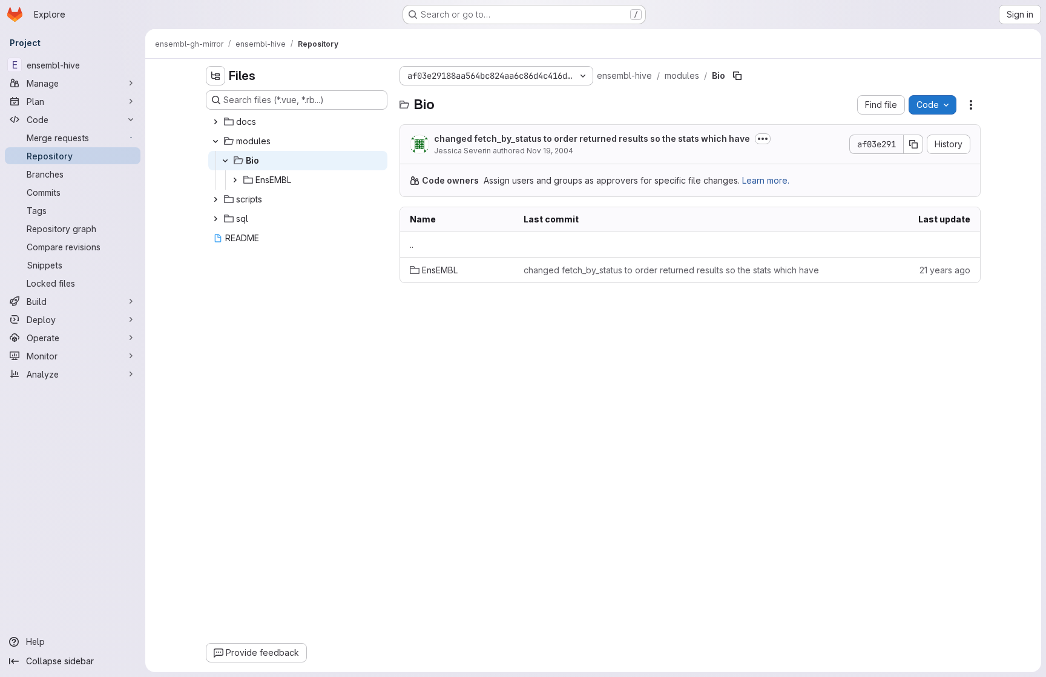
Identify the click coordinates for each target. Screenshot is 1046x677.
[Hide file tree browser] (215, 75)
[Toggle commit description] (763, 138)
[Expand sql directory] (215, 219)
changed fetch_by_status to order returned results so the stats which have (592, 138)
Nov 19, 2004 (550, 150)
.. (411, 244)
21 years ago (944, 270)
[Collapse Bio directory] (225, 160)
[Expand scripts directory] (215, 199)
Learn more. (765, 180)
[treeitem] (297, 122)
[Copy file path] (737, 75)
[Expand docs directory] (215, 122)
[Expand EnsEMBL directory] (235, 180)
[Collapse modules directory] (215, 141)
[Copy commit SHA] (913, 144)
